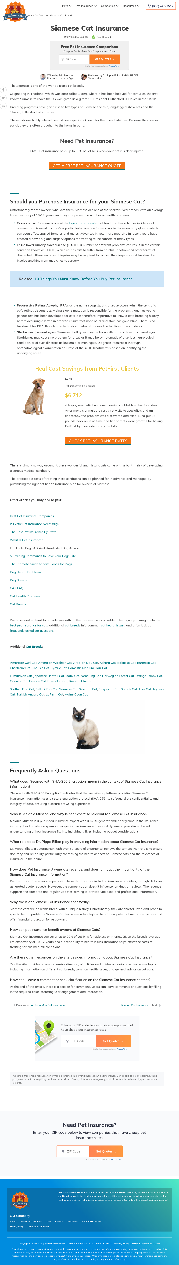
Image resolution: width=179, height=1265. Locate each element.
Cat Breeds (66, 15)
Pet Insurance (84, 6)
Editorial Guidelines (92, 1221)
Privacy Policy (16, 1226)
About (13, 1221)
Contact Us (72, 1221)
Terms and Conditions (38, 1226)
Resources (129, 6)
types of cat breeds (83, 223)
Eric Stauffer (66, 75)
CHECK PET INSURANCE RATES (98, 440)
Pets (65, 6)
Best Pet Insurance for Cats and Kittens (35, 15)
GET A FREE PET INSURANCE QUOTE (87, 165)
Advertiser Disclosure (30, 1221)
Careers (59, 1221)
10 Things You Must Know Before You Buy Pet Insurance (83, 279)
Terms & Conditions (142, 1243)
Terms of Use (114, 66)
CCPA (48, 1221)
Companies (108, 6)
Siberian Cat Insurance (134, 1005)
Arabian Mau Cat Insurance (48, 1005)
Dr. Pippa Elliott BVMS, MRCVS (120, 75)
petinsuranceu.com (55, 1243)
